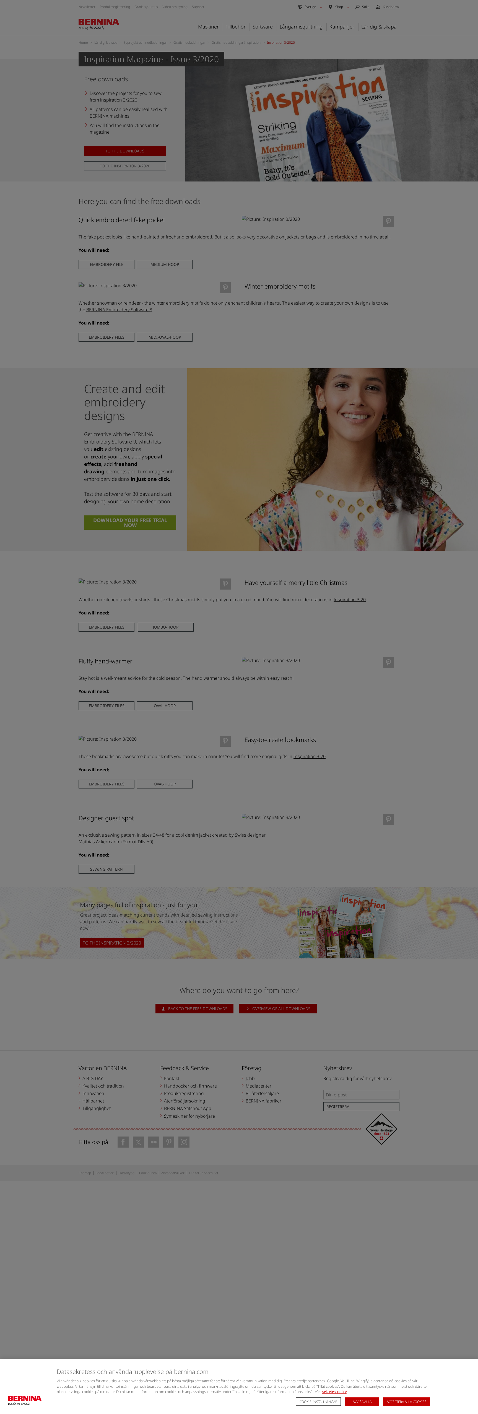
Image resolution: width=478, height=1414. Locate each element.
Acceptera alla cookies (407, 1401)
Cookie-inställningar (318, 1401)
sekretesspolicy (334, 1391)
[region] (239, 1386)
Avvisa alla (362, 1401)
